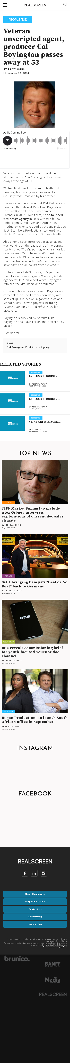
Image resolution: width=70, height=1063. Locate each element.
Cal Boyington (15, 347)
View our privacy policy (55, 947)
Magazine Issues (35, 902)
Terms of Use (35, 924)
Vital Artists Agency (37, 347)
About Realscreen (35, 894)
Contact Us (35, 909)
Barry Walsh (16, 69)
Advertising (35, 917)
